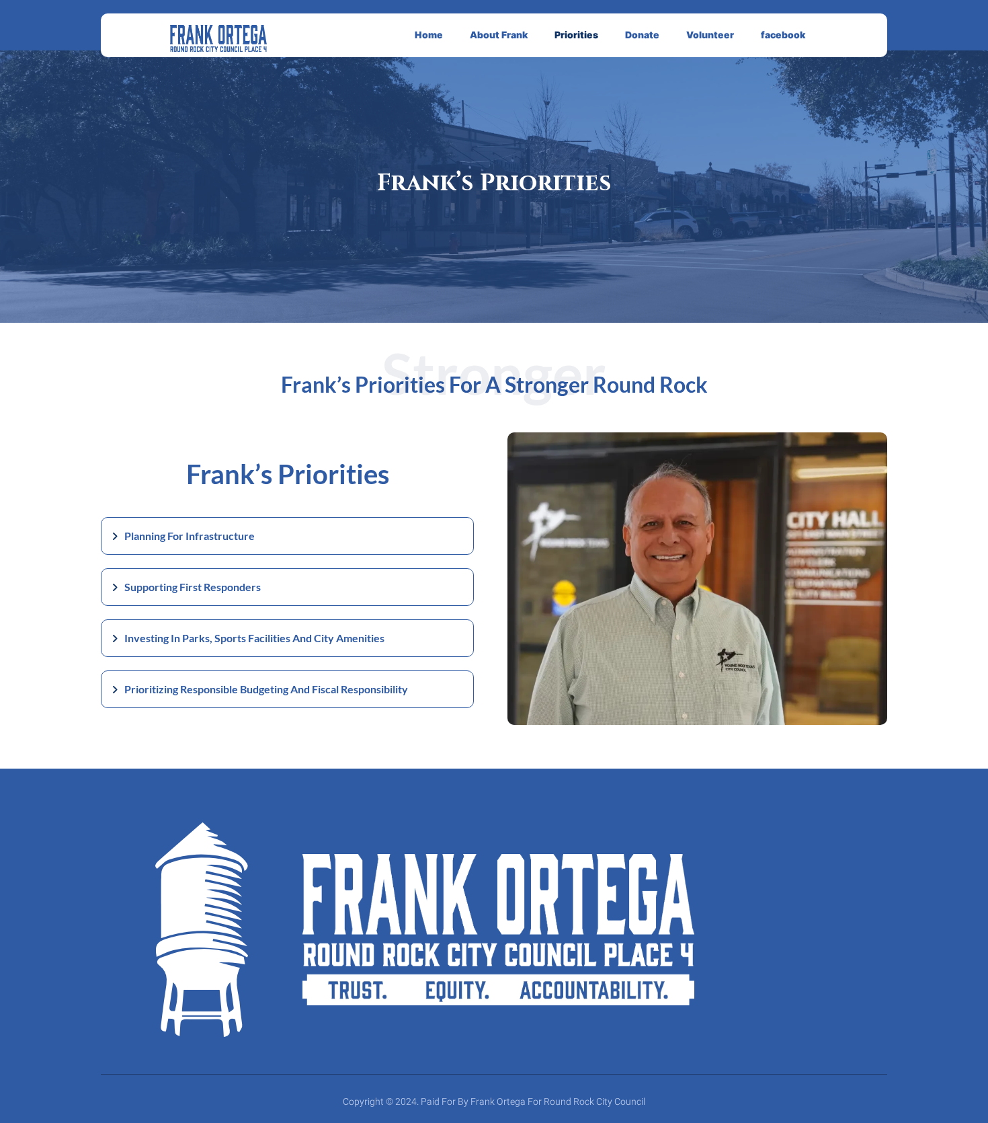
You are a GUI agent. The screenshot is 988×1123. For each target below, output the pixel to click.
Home (429, 34)
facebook (783, 34)
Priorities (576, 34)
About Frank (499, 34)
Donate (642, 34)
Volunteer (710, 34)
